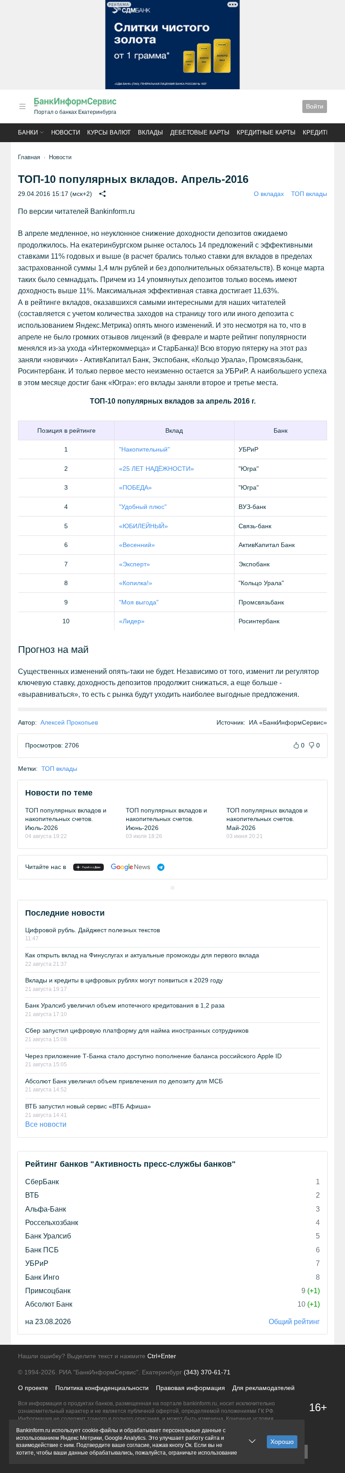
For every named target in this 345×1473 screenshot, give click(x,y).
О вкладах (269, 193)
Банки (28, 132)
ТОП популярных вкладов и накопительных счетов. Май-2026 (267, 819)
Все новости (45, 1124)
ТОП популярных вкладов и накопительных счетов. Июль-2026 (65, 819)
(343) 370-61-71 (207, 1372)
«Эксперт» (134, 564)
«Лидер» (132, 621)
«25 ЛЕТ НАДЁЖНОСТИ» (156, 468)
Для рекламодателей (263, 1387)
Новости (65, 132)
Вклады (150, 132)
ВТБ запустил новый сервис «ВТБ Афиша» (88, 1106)
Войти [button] (314, 106)
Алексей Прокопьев (69, 722)
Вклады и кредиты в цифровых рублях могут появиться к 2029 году (124, 980)
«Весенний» (137, 544)
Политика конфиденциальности (102, 1387)
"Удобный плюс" (143, 506)
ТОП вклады (309, 193)
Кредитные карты (266, 132)
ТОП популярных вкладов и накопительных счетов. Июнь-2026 (166, 819)
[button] (22, 106)
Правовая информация (190, 1387)
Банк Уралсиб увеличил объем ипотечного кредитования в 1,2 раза (125, 1005)
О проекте (33, 1387)
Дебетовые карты (200, 132)
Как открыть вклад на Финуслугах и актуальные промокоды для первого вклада (142, 955)
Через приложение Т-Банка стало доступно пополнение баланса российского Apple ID (153, 1056)
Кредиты (317, 132)
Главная (29, 157)
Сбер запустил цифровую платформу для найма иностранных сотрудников (136, 1030)
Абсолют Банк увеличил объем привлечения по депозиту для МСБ (124, 1081)
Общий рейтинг (294, 1321)
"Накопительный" (144, 449)
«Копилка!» (135, 583)
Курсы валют (109, 132)
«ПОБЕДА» (135, 487)
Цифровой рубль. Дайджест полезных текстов (92, 930)
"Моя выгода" (139, 602)
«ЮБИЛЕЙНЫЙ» (143, 526)
